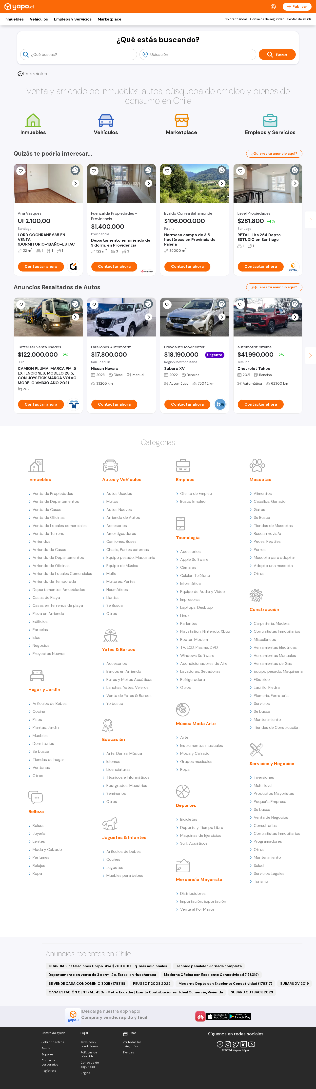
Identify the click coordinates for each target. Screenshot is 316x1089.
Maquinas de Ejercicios (200, 835)
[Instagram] (228, 1044)
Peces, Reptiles (267, 541)
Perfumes (41, 857)
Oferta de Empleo (196, 493)
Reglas (85, 1073)
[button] (75, 183)
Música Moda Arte (196, 724)
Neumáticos (117, 589)
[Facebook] (220, 1044)
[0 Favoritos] (94, 304)
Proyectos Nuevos (49, 653)
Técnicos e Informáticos (128, 777)
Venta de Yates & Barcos (129, 695)
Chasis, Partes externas (127, 549)
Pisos (37, 719)
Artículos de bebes (123, 851)
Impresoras (190, 599)
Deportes (186, 805)
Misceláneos (265, 639)
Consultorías (265, 825)
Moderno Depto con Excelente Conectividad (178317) (225, 983)
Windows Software (197, 655)
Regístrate (48, 1071)
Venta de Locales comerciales (60, 525)
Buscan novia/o (267, 533)
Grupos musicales (196, 761)
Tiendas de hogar (48, 759)
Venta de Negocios (271, 817)
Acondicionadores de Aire (203, 663)
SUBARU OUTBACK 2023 (252, 992)
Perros (260, 549)
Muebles (40, 735)
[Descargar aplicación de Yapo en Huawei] (200, 1016)
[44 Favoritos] (240, 171)
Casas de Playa (46, 597)
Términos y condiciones (89, 1044)
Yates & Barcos (118, 649)
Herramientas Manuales (275, 655)
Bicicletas (188, 819)
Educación (113, 739)
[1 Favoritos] (20, 171)
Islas (36, 637)
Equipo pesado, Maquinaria (130, 557)
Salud (259, 865)
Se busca (41, 751)
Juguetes (114, 867)
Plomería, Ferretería (271, 695)
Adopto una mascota (273, 565)
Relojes (39, 865)
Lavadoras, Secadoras (200, 671)
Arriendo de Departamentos (58, 557)
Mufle (111, 573)
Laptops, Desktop (196, 607)
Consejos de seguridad (267, 19)
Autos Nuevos (119, 509)
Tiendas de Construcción (276, 727)
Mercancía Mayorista (199, 879)
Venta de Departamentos (56, 501)
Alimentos (263, 493)
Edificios (40, 621)
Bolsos (38, 825)
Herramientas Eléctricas (275, 647)
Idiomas (113, 761)
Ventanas (41, 767)
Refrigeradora (192, 679)
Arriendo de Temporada (54, 581)
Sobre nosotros (52, 1042)
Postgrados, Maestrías (126, 785)
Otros (38, 775)
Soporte (47, 1054)
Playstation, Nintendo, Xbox (205, 631)
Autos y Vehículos (121, 479)
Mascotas (260, 479)
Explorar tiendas (236, 19)
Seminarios (116, 793)
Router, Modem (194, 639)
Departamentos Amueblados (59, 589)
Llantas (112, 597)
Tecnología (188, 538)
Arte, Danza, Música (124, 753)
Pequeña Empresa (270, 801)
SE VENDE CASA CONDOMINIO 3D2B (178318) (87, 983)
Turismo (261, 881)
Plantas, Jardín (46, 727)
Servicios (262, 703)
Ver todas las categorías (132, 1044)
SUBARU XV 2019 (294, 983)
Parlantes (188, 623)
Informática (190, 583)
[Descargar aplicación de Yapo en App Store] (217, 1016)
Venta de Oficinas (49, 517)
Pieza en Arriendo (48, 613)
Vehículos (39, 19)
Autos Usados (119, 493)
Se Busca (114, 605)
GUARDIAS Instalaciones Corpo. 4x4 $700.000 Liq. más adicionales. (108, 966)
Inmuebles (14, 19)
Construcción (264, 609)
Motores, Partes (121, 581)
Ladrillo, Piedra (267, 687)
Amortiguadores (121, 533)
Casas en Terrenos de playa (58, 605)
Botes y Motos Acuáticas (129, 679)
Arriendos (41, 541)
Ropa (37, 873)
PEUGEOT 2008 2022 (152, 983)
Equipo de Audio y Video (202, 591)
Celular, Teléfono (195, 575)
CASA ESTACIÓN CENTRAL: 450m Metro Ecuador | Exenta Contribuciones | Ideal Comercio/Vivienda (136, 992)
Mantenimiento (267, 719)
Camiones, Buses (121, 541)
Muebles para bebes (124, 875)
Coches (113, 859)
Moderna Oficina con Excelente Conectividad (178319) (211, 974)
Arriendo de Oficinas (51, 565)
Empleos (185, 479)
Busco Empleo (193, 501)
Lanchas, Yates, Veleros (127, 687)
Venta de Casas (47, 509)
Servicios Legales (269, 873)
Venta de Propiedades (53, 493)
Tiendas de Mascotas (273, 525)
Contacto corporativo (49, 1062)
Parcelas (40, 629)
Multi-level (263, 785)
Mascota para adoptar (274, 557)
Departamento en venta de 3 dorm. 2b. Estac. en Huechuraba (102, 974)
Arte (184, 737)
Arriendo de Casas (49, 549)
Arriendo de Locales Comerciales (62, 573)
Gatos (259, 509)
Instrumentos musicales (201, 745)
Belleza (36, 812)
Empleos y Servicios (73, 19)
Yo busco (114, 703)
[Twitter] (236, 1044)
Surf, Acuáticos (194, 843)
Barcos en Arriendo (123, 671)
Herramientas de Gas (273, 663)
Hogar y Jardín (44, 689)
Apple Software (194, 559)
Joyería (39, 833)
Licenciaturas (118, 769)
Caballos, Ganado (270, 501)
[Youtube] (252, 1044)
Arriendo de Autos (123, 517)
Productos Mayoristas (274, 793)
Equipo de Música (122, 565)
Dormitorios (43, 743)
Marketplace (109, 19)
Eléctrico (262, 679)
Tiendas (128, 1052)
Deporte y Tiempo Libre (201, 827)
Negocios (41, 645)
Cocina (39, 711)
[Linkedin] (244, 1044)
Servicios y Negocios (272, 764)
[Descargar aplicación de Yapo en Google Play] (240, 1016)
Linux (184, 615)
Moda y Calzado (47, 849)
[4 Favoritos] (167, 171)
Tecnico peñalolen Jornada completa (209, 966)
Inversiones (264, 777)
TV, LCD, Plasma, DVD (199, 647)
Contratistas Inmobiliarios (277, 631)
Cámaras (188, 567)
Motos (112, 501)
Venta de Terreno (48, 533)
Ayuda (45, 1048)
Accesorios (116, 525)
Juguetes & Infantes (124, 837)
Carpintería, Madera (272, 623)
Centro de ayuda (299, 19)
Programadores (268, 841)
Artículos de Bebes (50, 703)
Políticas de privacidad (88, 1054)
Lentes (39, 841)
